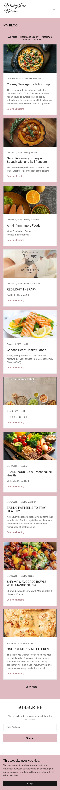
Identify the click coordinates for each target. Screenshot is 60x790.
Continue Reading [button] (15, 109)
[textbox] (30, 727)
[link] (21, 11)
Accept (30, 783)
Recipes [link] (26, 39)
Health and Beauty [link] (29, 37)
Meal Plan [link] (47, 37)
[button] (54, 9)
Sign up (30, 738)
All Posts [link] (12, 37)
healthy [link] (37, 39)
